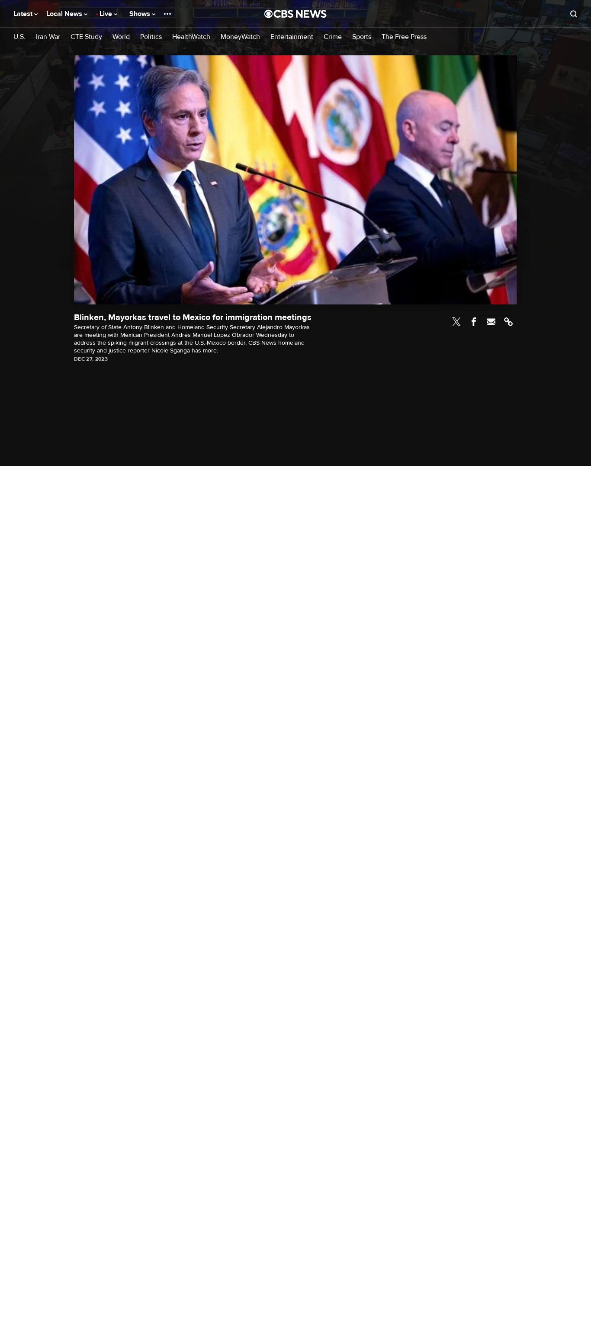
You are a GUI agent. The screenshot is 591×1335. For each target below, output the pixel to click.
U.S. (19, 37)
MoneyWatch (240, 37)
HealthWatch (191, 37)
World (121, 37)
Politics (151, 37)
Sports (361, 37)
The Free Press (404, 37)
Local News (65, 13)
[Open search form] (574, 14)
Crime (333, 37)
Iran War (48, 37)
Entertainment (291, 37)
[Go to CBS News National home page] (295, 14)
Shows (140, 13)
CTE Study (86, 37)
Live (107, 14)
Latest (23, 13)
